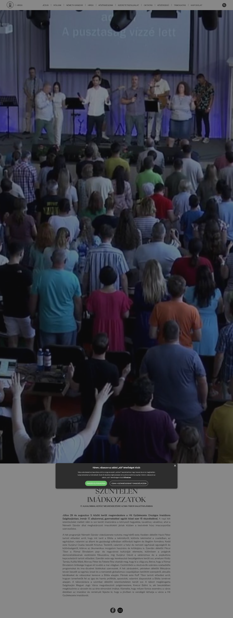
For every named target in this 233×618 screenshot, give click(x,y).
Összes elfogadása (96, 483)
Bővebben (127, 477)
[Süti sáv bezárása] (175, 466)
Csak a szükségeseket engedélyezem (129, 483)
